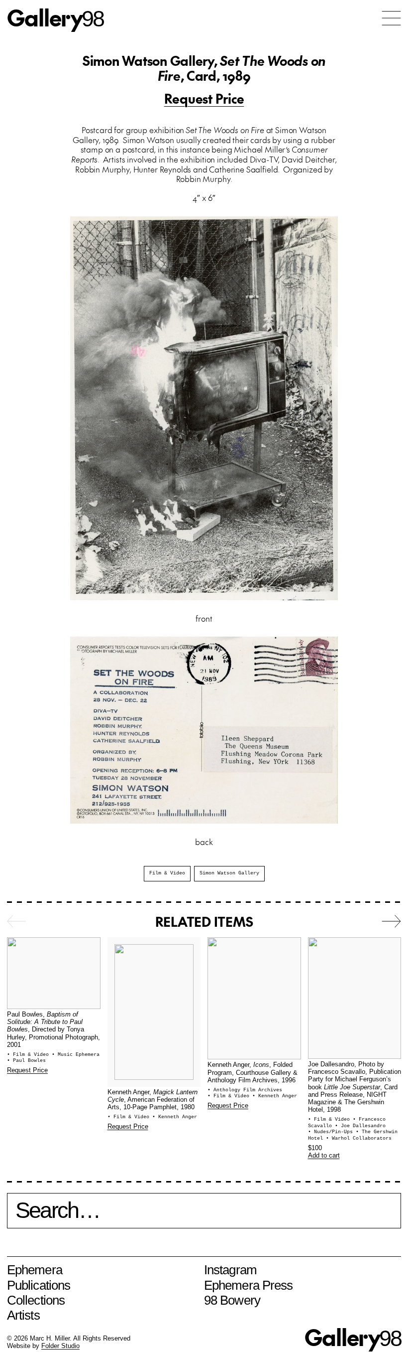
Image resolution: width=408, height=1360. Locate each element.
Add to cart (324, 1155)
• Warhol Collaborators (359, 1138)
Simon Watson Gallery (229, 873)
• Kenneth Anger (174, 1117)
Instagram (230, 1270)
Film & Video (167, 873)
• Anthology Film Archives (244, 1090)
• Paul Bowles (26, 1060)
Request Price (204, 98)
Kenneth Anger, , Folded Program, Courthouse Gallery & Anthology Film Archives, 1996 (252, 1072)
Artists (23, 1315)
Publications (38, 1285)
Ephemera (34, 1270)
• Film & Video (29, 1054)
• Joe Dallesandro (360, 1126)
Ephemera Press (248, 1285)
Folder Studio (60, 1346)
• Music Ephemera (76, 1054)
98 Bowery (232, 1300)
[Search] (204, 1215)
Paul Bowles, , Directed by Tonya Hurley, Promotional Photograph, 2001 (53, 1029)
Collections (36, 1300)
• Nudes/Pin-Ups (332, 1132)
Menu (391, 18)
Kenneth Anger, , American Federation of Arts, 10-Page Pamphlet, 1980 (152, 1100)
